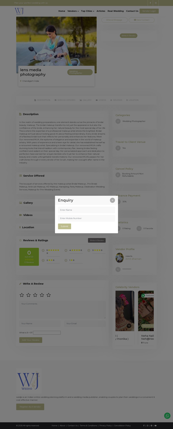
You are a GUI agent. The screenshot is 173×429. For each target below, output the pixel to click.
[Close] (112, 200)
